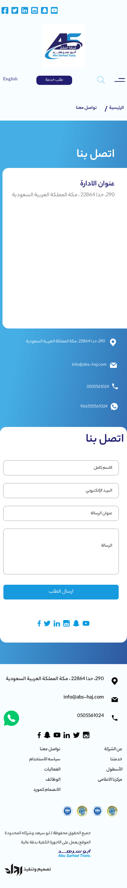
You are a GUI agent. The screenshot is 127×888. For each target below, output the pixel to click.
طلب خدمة (54, 80)
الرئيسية (116, 108)
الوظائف (53, 781)
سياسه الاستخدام (44, 760)
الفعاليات (52, 770)
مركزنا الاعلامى (110, 781)
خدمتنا (116, 760)
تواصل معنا (86, 108)
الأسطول (114, 770)
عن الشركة (113, 750)
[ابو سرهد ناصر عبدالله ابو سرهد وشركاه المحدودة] (63, 46)
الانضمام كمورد (46, 790)
